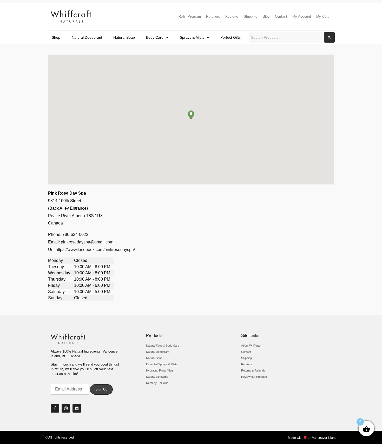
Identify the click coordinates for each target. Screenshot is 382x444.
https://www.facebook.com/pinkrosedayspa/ (95, 249)
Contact (281, 16)
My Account (301, 16)
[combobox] (286, 37)
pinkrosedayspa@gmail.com (87, 242)
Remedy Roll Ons (157, 383)
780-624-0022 (75, 234)
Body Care (154, 37)
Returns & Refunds (253, 370)
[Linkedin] (77, 408)
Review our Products (254, 376)
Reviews (232, 16)
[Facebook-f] (55, 408)
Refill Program (190, 16)
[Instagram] (66, 408)
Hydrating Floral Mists (160, 370)
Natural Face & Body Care (162, 345)
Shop (56, 37)
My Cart (322, 16)
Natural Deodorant (87, 37)
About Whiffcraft (251, 345)
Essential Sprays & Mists (161, 364)
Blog (266, 16)
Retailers (213, 16)
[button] (191, 115)
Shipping (250, 16)
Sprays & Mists (192, 37)
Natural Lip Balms (157, 376)
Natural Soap (124, 37)
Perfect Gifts (230, 37)
